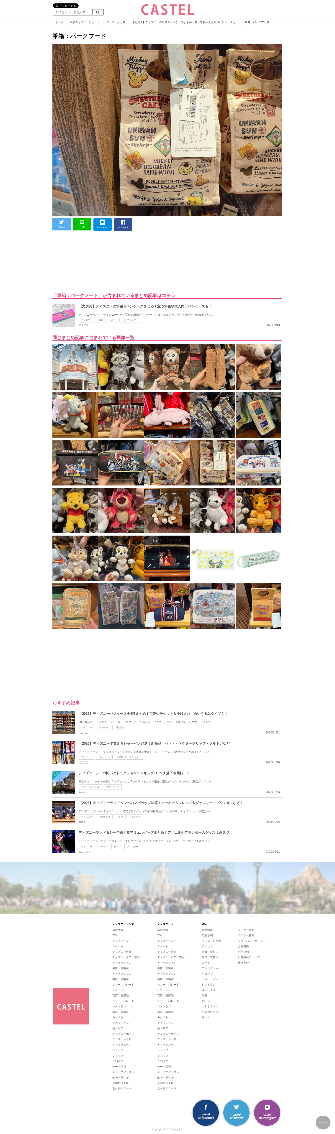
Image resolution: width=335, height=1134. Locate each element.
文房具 (119, 757)
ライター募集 (246, 935)
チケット (117, 946)
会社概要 (243, 946)
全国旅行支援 (120, 1083)
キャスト (117, 1017)
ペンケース (115, 320)
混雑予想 (207, 935)
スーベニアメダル (123, 1072)
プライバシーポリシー (251, 940)
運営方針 (243, 962)
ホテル (206, 1001)
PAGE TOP (323, 1122)
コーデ (206, 962)
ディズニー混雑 (121, 951)
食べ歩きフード (121, 1088)
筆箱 (101, 320)
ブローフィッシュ (90, 787)
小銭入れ (120, 727)
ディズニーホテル (123, 1033)
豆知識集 (117, 1061)
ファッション (120, 1022)
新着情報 (117, 930)
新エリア (117, 1028)
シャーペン (104, 757)
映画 (204, 995)
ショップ (117, 1050)
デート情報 (119, 1066)
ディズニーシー (121, 940)
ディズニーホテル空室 (126, 957)
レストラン (119, 990)
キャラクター (120, 1044)
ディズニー (87, 320)
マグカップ (104, 816)
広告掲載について (249, 957)
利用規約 (243, 951)
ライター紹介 (246, 930)
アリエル (103, 846)
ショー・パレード (123, 984)
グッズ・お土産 (121, 1039)
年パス (206, 1017)
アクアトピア (112, 787)
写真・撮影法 (120, 995)
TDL (115, 935)
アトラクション (121, 962)
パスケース (104, 727)
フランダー (132, 320)
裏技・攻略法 (120, 968)
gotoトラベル (120, 1077)
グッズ (117, 846)
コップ (119, 816)
